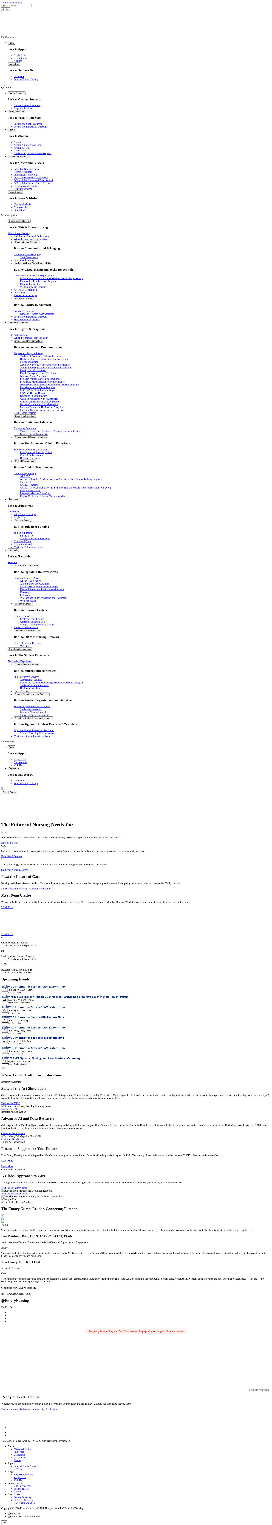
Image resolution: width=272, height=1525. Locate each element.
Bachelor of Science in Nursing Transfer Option (44, 359)
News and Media (22, 204)
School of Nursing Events (27, 319)
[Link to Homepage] (136, 23)
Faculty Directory (22, 1497)
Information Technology (26, 174)
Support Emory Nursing (26, 79)
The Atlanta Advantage (25, 295)
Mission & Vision (22, 1449)
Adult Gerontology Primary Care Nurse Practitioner (45, 367)
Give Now (19, 76)
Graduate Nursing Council (33, 712)
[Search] (2, 85)
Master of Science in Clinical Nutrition (39, 404)
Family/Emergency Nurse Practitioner (39, 373)
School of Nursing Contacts (27, 169)
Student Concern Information (34, 685)
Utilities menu (8, 37)
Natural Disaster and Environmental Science (42, 589)
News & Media (15, 192)
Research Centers (23, 604)
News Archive (21, 207)
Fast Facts (19, 1452)
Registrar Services (23, 108)
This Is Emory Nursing (19, 221)
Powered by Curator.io (259, 1390)
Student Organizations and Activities (31, 694)
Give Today (20, 150)
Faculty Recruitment (24, 298)
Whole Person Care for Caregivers (31, 239)
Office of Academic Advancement (31, 177)
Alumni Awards (22, 147)
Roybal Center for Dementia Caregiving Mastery (44, 496)
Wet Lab (24, 646)
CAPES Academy (29, 484)
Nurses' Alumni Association (27, 145)
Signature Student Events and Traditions (33, 718)
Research (13, 550)
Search (4, 5)
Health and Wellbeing (31, 688)
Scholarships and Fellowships (35, 538)
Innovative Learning (24, 260)
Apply (11, 43)
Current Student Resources (27, 105)
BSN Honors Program (25, 413)
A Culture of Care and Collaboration (32, 236)
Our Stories (19, 292)
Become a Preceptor (30, 458)
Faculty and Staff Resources (28, 123)
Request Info (20, 58)
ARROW (25, 476)
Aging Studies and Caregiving (35, 583)
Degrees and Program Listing (28, 341)
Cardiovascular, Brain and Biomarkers (39, 586)
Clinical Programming (24, 461)
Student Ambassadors (31, 709)
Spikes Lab (25, 482)
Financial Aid (27, 535)
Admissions (14, 499)
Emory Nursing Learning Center (36, 452)
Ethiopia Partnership (30, 284)
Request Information (24, 544)
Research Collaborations (26, 627)
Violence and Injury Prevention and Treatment (43, 597)
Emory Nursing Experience (33, 434)
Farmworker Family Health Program (38, 281)
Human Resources (23, 171)
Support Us (14, 64)
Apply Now (20, 55)
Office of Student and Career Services (32, 183)
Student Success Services (27, 664)
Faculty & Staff (21, 1488)
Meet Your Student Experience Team (32, 736)
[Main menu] (5, 85)
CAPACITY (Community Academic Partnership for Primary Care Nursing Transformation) (65, 487)
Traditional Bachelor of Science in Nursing (41, 356)
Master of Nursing (29, 362)
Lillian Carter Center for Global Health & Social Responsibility (51, 278)
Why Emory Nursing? (25, 514)
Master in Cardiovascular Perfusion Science (41, 410)
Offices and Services (18, 156)
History (17, 1460)
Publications (20, 210)
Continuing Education (24, 416)
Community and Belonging (27, 242)
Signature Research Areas (27, 565)
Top (4, 1522)
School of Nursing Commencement (37, 733)
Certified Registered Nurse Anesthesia (39, 398)
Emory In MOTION (30, 490)
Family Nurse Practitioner (33, 370)
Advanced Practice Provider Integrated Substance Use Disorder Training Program (60, 479)
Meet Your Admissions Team (28, 547)
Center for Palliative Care (32, 621)
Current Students (16, 93)
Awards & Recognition (25, 289)
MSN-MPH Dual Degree (32, 393)
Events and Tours (22, 541)
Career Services (21, 691)
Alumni (12, 130)
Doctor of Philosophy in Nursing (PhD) (40, 401)
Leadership (19, 1454)
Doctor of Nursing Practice (33, 396)
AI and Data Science (30, 580)
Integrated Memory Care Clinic (35, 493)
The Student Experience (20, 649)
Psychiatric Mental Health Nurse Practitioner (42, 381)
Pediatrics (25, 595)
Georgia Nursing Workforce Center (37, 624)
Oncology (25, 592)
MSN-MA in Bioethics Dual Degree (38, 390)
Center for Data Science (32, 619)
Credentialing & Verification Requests (32, 153)
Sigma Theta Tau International (35, 715)
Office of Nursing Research (27, 630)
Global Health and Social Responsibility (33, 263)
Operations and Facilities (26, 186)
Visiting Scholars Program (33, 287)
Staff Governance (29, 257)
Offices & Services (23, 1500)
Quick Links (7, 87)
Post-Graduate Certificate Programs (37, 387)
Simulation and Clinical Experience (31, 437)
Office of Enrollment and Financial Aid (33, 180)
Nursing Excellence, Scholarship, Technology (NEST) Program (51, 682)
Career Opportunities (24, 1503)
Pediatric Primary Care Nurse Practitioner (40, 379)
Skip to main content (11, 2)
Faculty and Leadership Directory (30, 126)
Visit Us (18, 61)
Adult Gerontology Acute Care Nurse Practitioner (44, 364)
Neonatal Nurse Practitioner (34, 376)
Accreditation (20, 1457)
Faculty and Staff (17, 111)
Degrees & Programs (18, 322)
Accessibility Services (31, 679)
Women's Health (28, 600)
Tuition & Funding (23, 520)
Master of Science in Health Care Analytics (41, 407)
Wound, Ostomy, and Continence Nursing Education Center (50, 431)
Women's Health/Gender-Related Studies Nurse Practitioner (49, 384)
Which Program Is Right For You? (31, 337)
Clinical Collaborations (31, 455)
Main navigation (9, 215)
